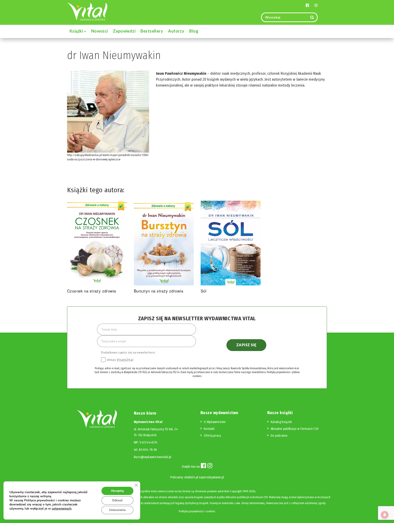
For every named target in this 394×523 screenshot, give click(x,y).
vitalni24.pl (191, 477)
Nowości (99, 30)
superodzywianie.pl (211, 477)
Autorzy (176, 30)
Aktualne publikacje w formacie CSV (295, 429)
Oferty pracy (212, 436)
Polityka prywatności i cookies (197, 511)
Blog (193, 30)
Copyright (236, 491)
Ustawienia (117, 510)
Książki (77, 30)
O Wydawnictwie (215, 422)
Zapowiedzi (124, 30)
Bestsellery (151, 30)
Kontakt (209, 429)
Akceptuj (117, 491)
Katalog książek (281, 422)
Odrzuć (117, 500)
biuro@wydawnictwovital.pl (152, 457)
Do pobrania (279, 436)
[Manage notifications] (384, 514)
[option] (97, 248)
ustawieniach (61, 509)
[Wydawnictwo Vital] (87, 11)
